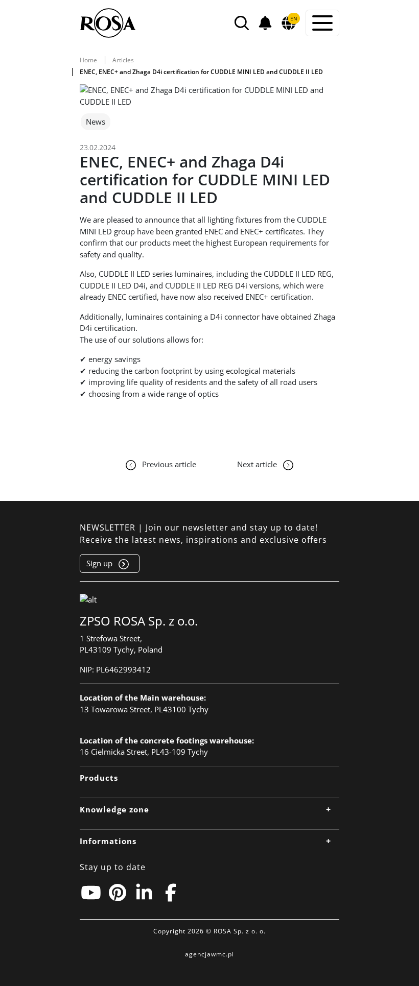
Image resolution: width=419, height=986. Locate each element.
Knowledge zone (114, 809)
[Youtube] (91, 892)
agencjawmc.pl (209, 954)
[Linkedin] (144, 892)
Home (88, 60)
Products (99, 778)
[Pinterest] (117, 892)
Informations (108, 841)
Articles (123, 60)
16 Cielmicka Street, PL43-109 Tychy (144, 752)
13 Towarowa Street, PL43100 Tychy (144, 709)
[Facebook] (170, 892)
